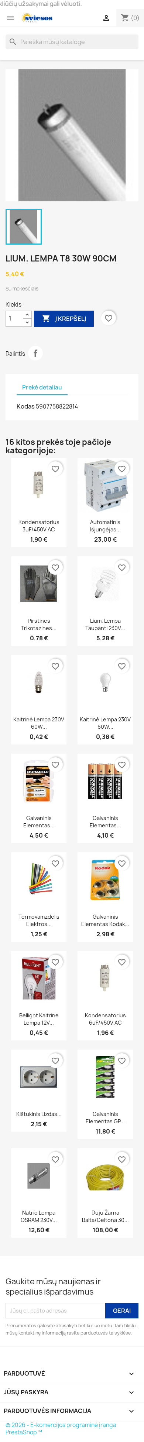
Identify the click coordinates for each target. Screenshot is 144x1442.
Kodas (26, 406)
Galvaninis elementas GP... (105, 1117)
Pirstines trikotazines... (38, 624)
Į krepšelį (64, 318)
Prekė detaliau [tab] (42, 387)
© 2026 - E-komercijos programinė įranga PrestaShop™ (61, 1428)
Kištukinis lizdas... (39, 1113)
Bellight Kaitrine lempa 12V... (39, 1019)
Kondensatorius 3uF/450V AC (38, 526)
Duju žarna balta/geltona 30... (105, 1216)
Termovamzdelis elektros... (38, 920)
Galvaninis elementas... (39, 822)
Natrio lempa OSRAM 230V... (39, 1216)
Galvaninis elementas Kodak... (105, 920)
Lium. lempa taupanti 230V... (105, 624)
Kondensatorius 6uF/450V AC (105, 1019)
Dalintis (35, 353)
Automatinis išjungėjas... (105, 526)
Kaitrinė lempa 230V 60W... (38, 723)
